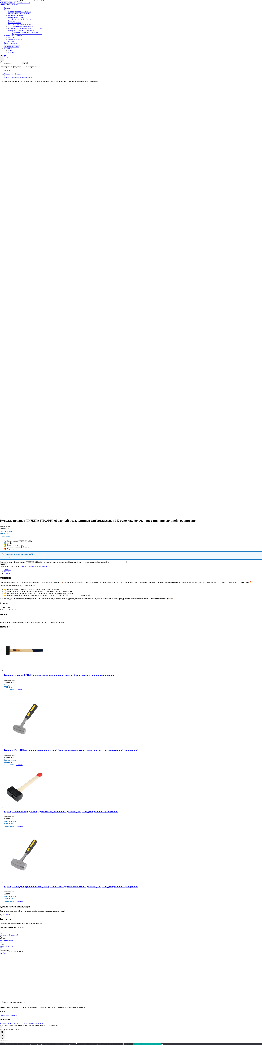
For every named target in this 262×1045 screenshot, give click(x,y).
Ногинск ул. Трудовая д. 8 (10, 1)
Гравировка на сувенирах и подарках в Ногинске (25, 28)
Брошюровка (12, 21)
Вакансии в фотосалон (12, 45)
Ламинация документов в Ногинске (20, 24)
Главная (7, 8)
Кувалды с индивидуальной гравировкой (35, 566)
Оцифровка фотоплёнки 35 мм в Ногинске (27, 34)
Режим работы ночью (11, 47)
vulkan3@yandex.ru (8, 3)
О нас (10, 50)
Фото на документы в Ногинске (19, 12)
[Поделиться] (5, 1040)
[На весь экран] (3, 1040)
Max (4, 954)
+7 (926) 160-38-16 (23, 3)
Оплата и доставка (10, 43)
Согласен (136, 1044)
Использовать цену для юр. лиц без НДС (20, 554)
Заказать (3, 564)
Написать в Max (30, 914)
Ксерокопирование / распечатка (19, 13)
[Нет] (162, 1044)
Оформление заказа (15, 39)
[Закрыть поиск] (2, 59)
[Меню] (7, 57)
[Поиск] (2, 56)
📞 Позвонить (5, 914)
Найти (25, 63)
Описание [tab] (7, 570)
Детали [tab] (6, 571)
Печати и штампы (14, 23)
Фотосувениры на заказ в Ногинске (20, 26)
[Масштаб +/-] (1, 1040)
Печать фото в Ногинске (16, 15)
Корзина (11, 41)
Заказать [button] (20, 690)
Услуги (6, 10)
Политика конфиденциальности (151, 1044)
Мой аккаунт (12, 37)
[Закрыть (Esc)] (7, 1040)
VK (1, 954)
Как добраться (11, 1023)
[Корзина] (5, 57)
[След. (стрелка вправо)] (3, 1042)
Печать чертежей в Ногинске (22, 19)
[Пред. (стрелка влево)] (1, 1042)
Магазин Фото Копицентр (13, 36)
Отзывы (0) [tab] (8, 573)
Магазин (3, 1023)
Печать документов (15, 17)
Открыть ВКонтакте (17, 914)
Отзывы (11, 52)
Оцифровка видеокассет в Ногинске (25, 32)
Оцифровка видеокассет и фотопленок (22, 30)
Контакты (7, 48)
